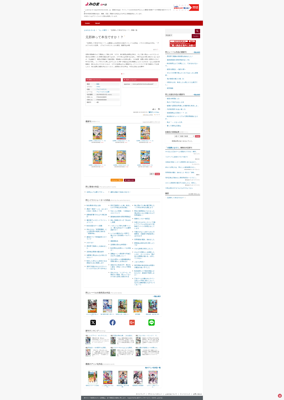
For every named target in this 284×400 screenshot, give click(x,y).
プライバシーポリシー (155, 394)
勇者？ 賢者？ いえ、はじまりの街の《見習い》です (97, 210)
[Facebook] (112, 324)
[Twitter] (93, 324)
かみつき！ (90, 242)
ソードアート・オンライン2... (97, 335)
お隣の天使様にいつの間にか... (148, 348)
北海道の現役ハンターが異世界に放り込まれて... (181, 162)
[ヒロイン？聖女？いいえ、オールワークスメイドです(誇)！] (137, 383)
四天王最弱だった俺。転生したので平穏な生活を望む (120, 206)
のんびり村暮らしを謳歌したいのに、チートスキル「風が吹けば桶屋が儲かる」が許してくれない (144, 255)
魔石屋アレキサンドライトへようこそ (97, 221)
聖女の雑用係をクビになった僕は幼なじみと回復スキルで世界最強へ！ (144, 213)
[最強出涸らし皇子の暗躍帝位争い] (107, 383)
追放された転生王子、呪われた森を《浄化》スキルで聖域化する (120, 267)
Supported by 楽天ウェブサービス (151, 122)
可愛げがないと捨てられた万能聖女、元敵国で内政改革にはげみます (144, 234)
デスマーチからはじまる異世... (123, 348)
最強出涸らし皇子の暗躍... (108, 386)
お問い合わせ (197, 394)
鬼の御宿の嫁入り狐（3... (93, 314)
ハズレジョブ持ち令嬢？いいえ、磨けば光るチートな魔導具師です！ (120, 228)
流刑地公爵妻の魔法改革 (95, 252)
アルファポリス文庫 (102, 92)
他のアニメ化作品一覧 (153, 368)
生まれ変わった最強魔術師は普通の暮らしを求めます (120, 260)
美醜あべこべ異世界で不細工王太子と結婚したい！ (120, 255)
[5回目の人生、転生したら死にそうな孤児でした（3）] (107, 312)
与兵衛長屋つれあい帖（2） (176, 109)
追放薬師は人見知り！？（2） (177, 113)
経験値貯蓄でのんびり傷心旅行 (97, 216)
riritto (98, 87)
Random (195, 36)
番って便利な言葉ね (174, 126)
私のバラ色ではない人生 (175, 102)
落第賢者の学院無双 (122, 385)
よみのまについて (171, 394)
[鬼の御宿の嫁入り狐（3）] (92, 312)
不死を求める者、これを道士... (123, 335)
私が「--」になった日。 (175, 122)
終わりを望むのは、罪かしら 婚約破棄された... (180, 167)
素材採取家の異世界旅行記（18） (178, 60)
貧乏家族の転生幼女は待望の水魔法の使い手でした (144, 266)
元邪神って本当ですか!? (175, 198)
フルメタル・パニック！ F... (147, 335)
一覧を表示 (157, 296)
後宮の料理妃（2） (173, 98)
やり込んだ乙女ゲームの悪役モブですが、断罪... (181, 152)
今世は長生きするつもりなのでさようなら (179, 188)
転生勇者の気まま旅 (94, 205)
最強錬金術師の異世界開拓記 (120, 217)
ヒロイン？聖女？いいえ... (138, 386)
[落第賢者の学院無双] (122, 383)
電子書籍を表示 (129, 180)
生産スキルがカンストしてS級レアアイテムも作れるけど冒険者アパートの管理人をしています (144, 225)
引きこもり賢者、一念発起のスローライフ (120, 212)
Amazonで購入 (116, 180)
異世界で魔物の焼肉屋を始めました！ (180, 56)
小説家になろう (173, 147)
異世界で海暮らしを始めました (97, 247)
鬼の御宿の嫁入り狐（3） (176, 79)
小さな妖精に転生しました (143, 248)
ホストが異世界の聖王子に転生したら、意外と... (181, 183)
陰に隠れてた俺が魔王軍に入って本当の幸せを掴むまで (144, 206)
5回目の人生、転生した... (108, 314)
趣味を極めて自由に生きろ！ (120, 192)
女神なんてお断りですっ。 (96, 192)
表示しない (197, 194)
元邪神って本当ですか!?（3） (145, 165)
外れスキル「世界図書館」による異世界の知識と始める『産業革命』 (97, 231)
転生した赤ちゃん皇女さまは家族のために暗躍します (97, 262)
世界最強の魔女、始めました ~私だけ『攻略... (180, 172)
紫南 (97, 84)
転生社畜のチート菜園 (94, 226)
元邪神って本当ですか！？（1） (97, 165)
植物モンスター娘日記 (142, 219)
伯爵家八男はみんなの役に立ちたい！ (97, 256)
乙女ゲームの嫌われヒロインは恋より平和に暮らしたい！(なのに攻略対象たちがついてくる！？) (144, 281)
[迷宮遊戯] (122, 312)
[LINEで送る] (151, 324)
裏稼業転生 (114, 241)
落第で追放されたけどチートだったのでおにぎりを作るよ (97, 267)
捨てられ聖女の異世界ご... (153, 386)
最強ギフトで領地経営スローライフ (97, 238)
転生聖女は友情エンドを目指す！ (120, 249)
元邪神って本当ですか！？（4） (97, 140)
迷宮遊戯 (122, 314)
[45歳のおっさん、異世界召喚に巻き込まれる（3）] (153, 312)
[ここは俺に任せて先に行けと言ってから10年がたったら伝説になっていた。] (92, 383)
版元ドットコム (154, 112)
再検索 (157, 174)
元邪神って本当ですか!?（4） (121, 165)
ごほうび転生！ (139, 262)
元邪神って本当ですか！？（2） (145, 140)
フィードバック (185, 394)
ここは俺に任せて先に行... (93, 386)
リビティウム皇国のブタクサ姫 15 (176, 157)
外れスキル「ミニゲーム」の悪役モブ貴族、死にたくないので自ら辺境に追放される (120, 274)
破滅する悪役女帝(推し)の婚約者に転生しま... (183, 106)
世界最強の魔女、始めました (144, 239)
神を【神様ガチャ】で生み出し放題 (120, 221)
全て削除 (191, 194)
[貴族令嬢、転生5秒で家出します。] (137, 312)
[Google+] (132, 324)
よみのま (160, 398)
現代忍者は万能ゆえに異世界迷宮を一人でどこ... (181, 178)
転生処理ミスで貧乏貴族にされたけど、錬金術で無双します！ (144, 273)
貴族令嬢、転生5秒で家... (138, 314)
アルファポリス (101, 89)
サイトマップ (140, 394)
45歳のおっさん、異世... (153, 314)
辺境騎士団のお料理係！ (119, 244)
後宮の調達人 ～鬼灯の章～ (176, 69)
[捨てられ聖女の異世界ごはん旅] (153, 383)
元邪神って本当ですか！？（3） (121, 140)
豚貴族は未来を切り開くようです (144, 244)
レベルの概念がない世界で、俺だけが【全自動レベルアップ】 (120, 235)
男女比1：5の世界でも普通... (97, 348)
